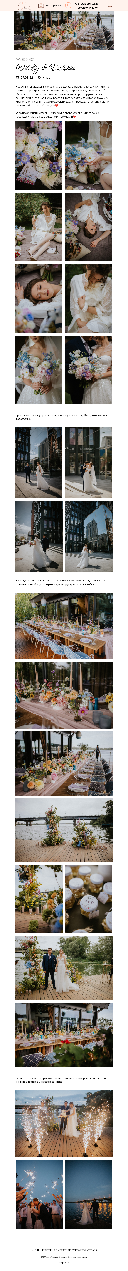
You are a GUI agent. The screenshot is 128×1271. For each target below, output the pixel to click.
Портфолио (53, 5)
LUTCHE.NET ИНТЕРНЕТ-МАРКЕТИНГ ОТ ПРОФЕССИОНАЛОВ (64, 1250)
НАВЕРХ (63, 1263)
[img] (25, 6)
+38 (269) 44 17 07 (87, 7)
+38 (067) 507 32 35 (86, 3)
